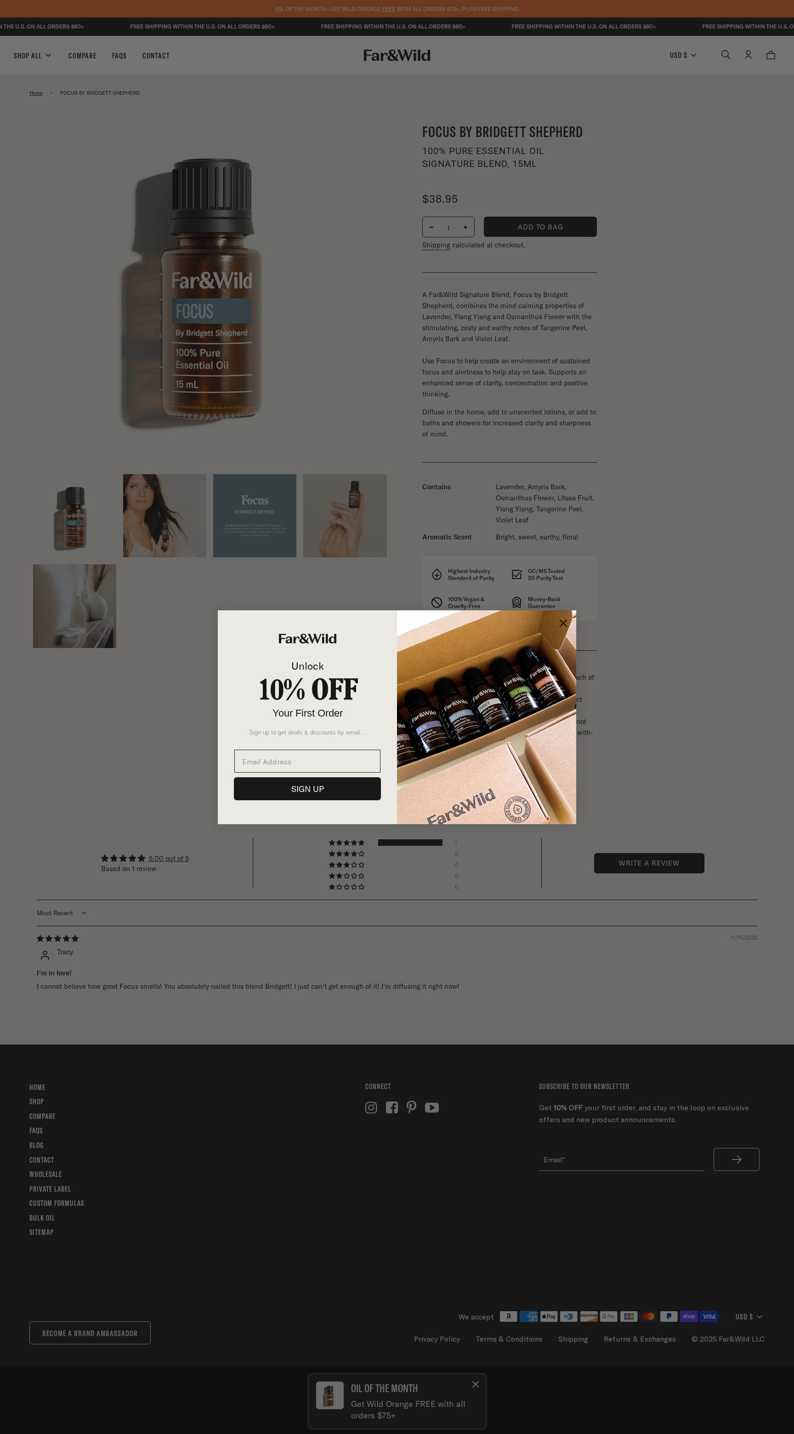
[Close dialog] (563, 623)
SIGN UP (307, 789)
